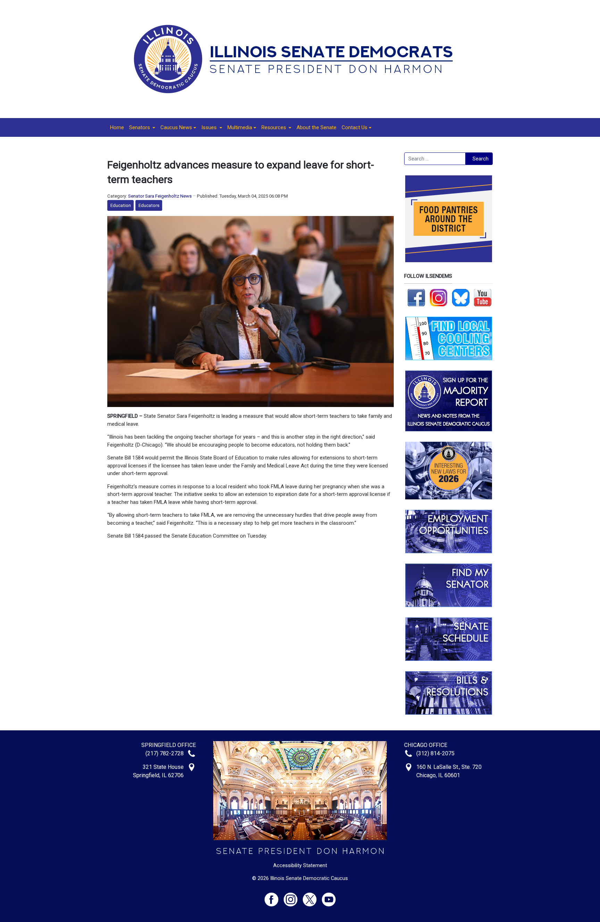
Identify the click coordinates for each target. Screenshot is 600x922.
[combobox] (435, 158)
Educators (149, 205)
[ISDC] (297, 59)
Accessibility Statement (300, 865)
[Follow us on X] (312, 896)
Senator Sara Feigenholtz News (160, 196)
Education (120, 205)
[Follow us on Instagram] (438, 297)
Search (481, 159)
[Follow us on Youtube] (329, 896)
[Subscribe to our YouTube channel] (482, 297)
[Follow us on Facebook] (416, 297)
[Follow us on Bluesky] (461, 297)
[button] (142, 127)
